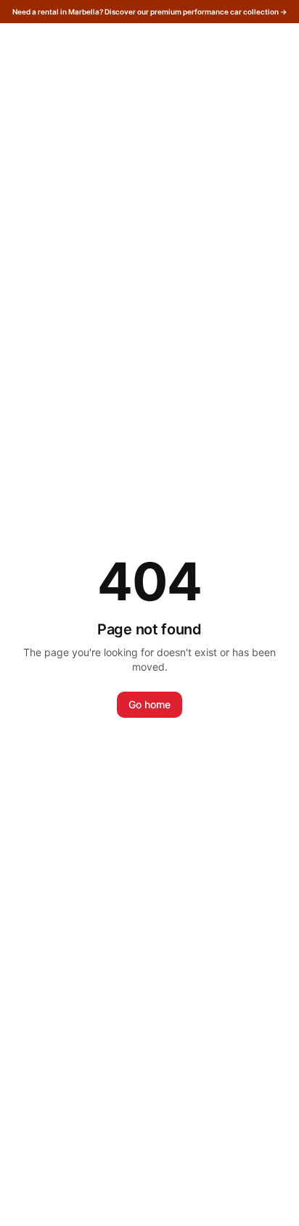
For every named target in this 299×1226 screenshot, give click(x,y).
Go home (149, 704)
